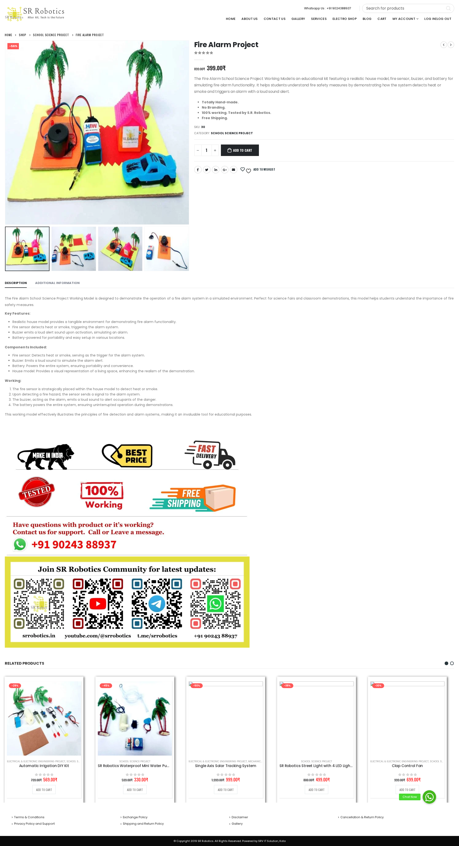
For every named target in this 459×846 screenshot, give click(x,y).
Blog (367, 19)
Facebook (198, 169)
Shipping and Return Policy (143, 824)
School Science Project (232, 133)
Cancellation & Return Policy (362, 817)
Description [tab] (16, 283)
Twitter (207, 169)
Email (233, 169)
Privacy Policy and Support (34, 824)
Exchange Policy (135, 817)
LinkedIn (215, 169)
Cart (381, 19)
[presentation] (6, 132)
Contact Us (274, 19)
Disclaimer (240, 817)
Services (319, 19)
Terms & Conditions (29, 817)
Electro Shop (345, 19)
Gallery (298, 19)
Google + (225, 169)
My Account (404, 19)
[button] (446, 663)
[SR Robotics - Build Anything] (35, 14)
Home (230, 19)
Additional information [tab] (57, 283)
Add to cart (242, 150)
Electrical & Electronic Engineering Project (36, 761)
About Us (249, 19)
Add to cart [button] (44, 790)
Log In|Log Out (437, 19)
